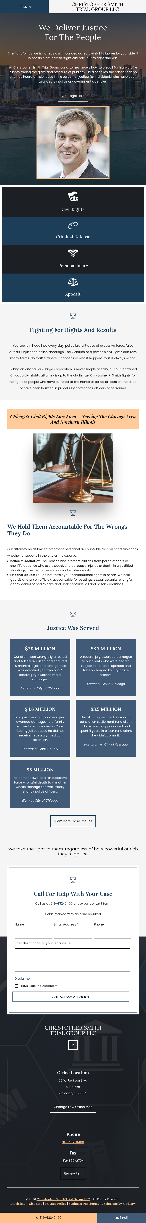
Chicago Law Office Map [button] (73, 1107)
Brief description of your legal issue (43, 943)
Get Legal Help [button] (73, 96)
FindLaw (129, 1204)
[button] (24, 7)
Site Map (36, 1204)
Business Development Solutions (93, 1204)
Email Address (66, 924)
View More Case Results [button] (73, 821)
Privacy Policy (55, 1204)
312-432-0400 (62, 903)
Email (123, 1218)
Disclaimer (23, 978)
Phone (99, 924)
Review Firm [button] (73, 1173)
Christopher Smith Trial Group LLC (63, 1199)
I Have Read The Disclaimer (39, 986)
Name (19, 924)
